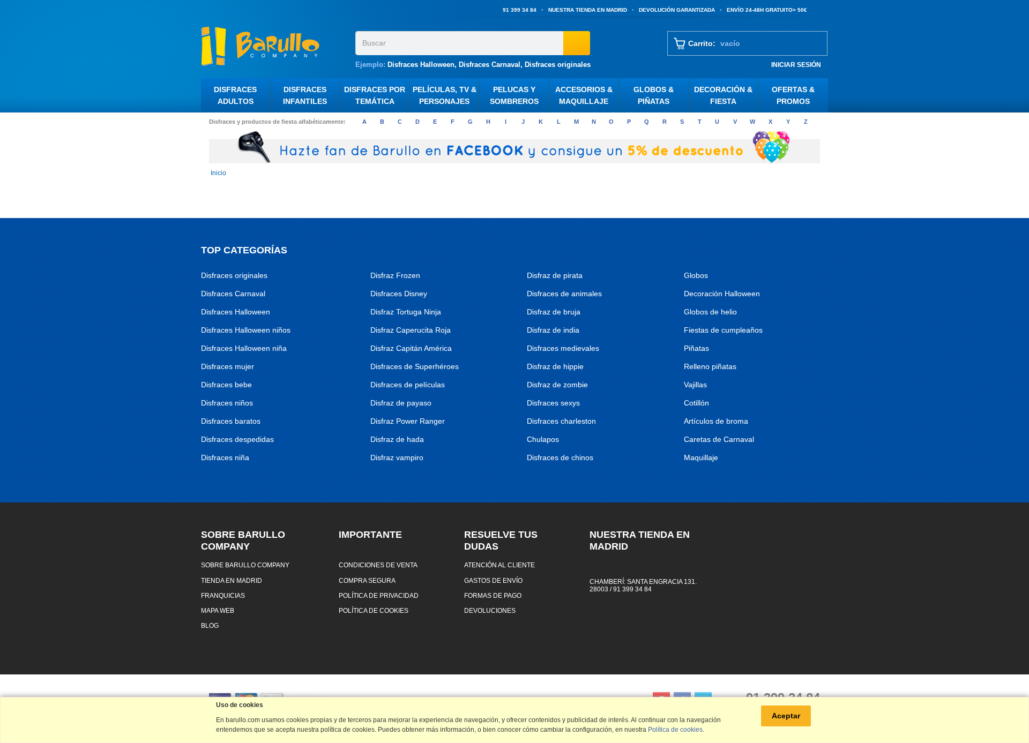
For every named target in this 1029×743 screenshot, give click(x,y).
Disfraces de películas (407, 384)
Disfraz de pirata (555, 275)
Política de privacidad (379, 595)
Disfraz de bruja (553, 311)
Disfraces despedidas (237, 439)
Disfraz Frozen (395, 275)
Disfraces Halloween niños (245, 330)
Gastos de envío (493, 580)
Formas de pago (492, 595)
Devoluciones (490, 610)
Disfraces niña (225, 457)
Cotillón (696, 403)
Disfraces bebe (226, 384)
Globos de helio (710, 311)
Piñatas (696, 348)
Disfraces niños (227, 403)
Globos (696, 275)
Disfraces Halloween (420, 65)
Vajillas (695, 384)
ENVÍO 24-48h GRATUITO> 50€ (767, 10)
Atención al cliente (499, 564)
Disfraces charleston (561, 421)
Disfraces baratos (230, 421)
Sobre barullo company (245, 564)
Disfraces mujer (227, 366)
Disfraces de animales (564, 293)
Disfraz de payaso (400, 403)
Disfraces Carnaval (489, 65)
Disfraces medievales (563, 348)
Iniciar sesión (796, 64)
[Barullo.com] (274, 46)
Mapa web (217, 610)
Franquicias (223, 595)
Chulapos (543, 439)
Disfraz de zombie (557, 384)
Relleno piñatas (710, 366)
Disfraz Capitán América (411, 348)
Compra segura (367, 580)
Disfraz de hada (397, 439)
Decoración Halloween (722, 293)
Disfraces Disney (398, 293)
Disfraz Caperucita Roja (410, 330)
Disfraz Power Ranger (407, 421)
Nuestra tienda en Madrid (587, 10)
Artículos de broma (716, 421)
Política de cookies (373, 610)
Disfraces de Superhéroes (414, 366)
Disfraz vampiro (396, 457)
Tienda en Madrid (231, 580)
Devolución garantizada (677, 10)
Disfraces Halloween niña (244, 348)
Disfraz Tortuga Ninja (405, 311)
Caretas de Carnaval (719, 439)
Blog (210, 625)
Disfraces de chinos (560, 457)
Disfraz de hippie (555, 366)
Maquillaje (701, 457)
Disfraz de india (553, 330)
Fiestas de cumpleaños (723, 330)
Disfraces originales (558, 65)
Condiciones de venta (378, 564)
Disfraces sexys (553, 403)
